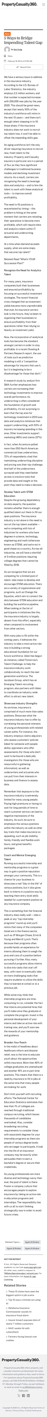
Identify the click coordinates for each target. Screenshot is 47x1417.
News (7, 34)
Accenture (24, 444)
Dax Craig (18, 49)
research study (14, 380)
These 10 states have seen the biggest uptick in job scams (22, 1293)
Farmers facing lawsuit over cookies (21, 1338)
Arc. (19, 1408)
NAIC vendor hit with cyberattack (17, 1330)
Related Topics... (13, 1242)
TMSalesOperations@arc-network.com (21, 1273)
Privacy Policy (18, 1411)
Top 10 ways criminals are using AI (23, 1301)
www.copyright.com (32, 1267)
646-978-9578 (20, 1381)
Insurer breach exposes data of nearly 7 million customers (23, 1322)
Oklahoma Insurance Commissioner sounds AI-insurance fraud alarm (19, 1312)
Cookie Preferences (33, 1411)
